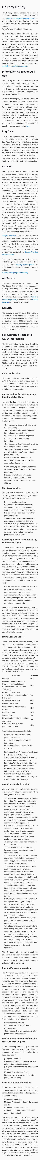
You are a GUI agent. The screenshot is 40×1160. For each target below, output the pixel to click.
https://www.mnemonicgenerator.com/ (20, 18)
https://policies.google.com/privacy (15, 273)
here (28, 126)
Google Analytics (9, 236)
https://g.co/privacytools (25, 265)
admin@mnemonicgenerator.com (14, 66)
